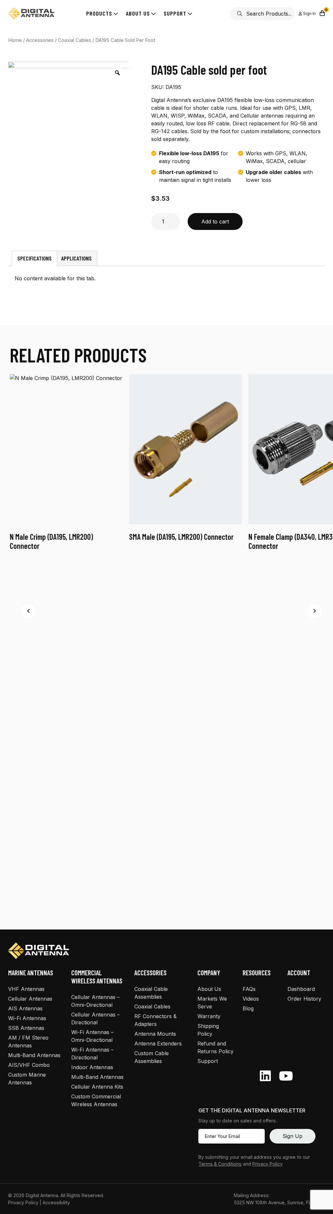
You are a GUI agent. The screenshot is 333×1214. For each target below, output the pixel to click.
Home (15, 40)
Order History (304, 998)
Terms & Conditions (220, 1164)
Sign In (309, 13)
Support (207, 1061)
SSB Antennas (26, 1028)
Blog (248, 1008)
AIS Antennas (25, 1008)
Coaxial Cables (74, 40)
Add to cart (215, 221)
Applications (76, 258)
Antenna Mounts (155, 1034)
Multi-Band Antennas (34, 1055)
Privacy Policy (267, 1164)
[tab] (34, 258)
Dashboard (301, 989)
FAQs (249, 989)
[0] (322, 13)
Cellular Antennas (30, 998)
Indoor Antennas (92, 1067)
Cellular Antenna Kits (97, 1086)
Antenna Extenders (158, 1043)
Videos (251, 998)
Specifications (34, 258)
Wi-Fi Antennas (27, 1018)
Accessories (40, 40)
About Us (209, 989)
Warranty (208, 1016)
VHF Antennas (26, 989)
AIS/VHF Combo (29, 1065)
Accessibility (56, 1202)
